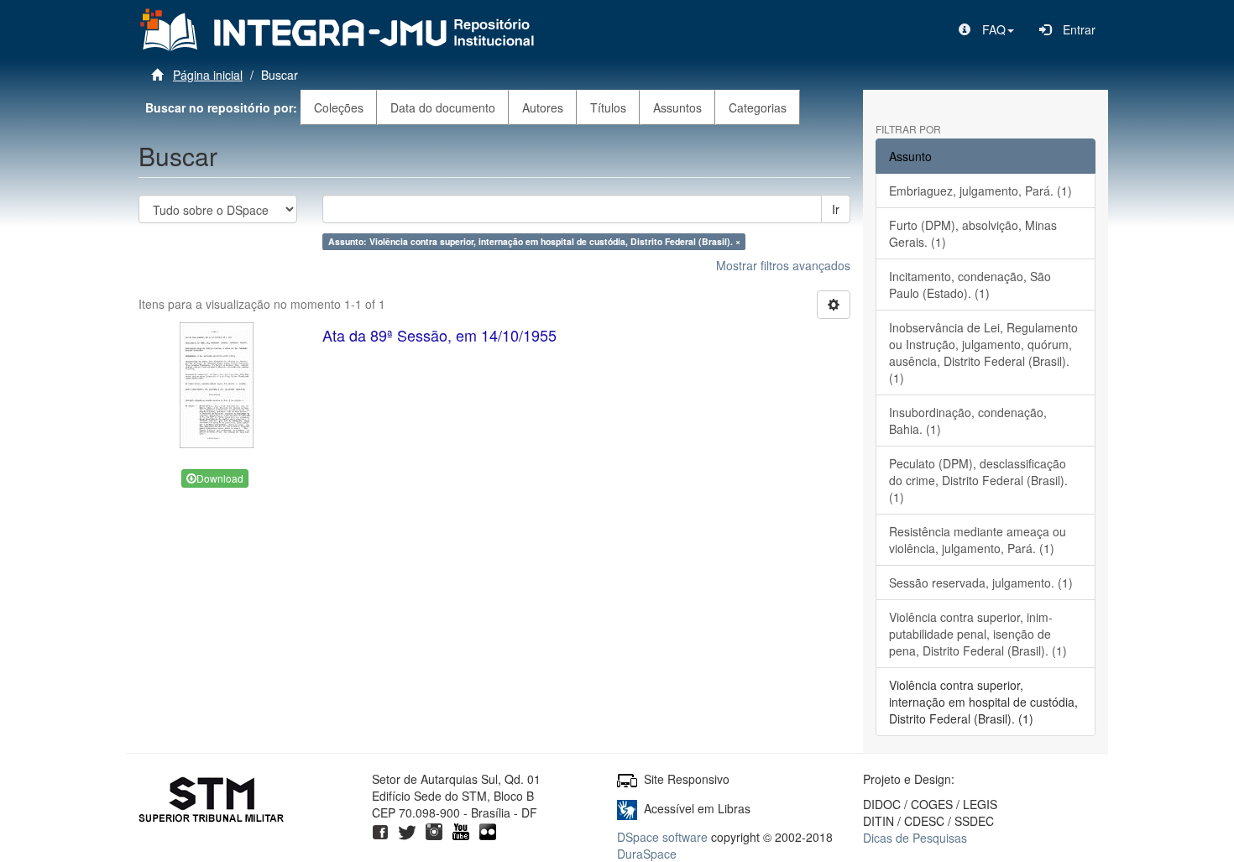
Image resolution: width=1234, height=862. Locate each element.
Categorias (758, 107)
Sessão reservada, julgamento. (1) (981, 582)
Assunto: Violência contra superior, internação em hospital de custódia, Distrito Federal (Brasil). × (534, 241)
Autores (542, 107)
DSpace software (662, 836)
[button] (986, 29)
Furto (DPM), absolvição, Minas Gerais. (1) (973, 233)
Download (219, 478)
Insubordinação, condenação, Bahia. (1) (968, 420)
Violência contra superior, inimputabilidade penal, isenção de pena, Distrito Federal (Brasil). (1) (978, 634)
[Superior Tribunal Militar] (212, 801)
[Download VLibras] (627, 808)
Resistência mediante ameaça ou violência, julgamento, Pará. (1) (977, 539)
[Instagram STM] (434, 829)
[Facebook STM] (380, 829)
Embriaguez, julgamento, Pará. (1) (980, 190)
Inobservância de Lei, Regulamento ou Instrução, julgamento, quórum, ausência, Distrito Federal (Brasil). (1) (983, 352)
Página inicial (208, 74)
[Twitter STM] (407, 829)
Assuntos (677, 107)
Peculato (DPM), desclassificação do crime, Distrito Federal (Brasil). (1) (978, 480)
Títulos (608, 107)
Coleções (338, 107)
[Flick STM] (487, 829)
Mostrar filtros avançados (783, 265)
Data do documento (442, 107)
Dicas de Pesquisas (915, 837)
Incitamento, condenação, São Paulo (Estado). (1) (970, 284)
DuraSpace (647, 853)
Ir (835, 209)
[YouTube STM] (460, 829)
